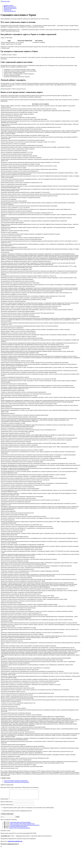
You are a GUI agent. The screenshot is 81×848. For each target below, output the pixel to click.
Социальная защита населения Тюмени (20, 822)
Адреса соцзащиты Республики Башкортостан (22, 823)
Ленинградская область (10, 8)
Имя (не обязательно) (6, 801)
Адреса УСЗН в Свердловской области (19, 828)
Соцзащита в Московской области (18, 826)
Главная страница (8, 5)
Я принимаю (17, 810)
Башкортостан (7, 9)
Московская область (10, 6)
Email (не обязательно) (7, 804)
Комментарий (5, 799)
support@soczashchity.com (15, 841)
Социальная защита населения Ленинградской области (24, 825)
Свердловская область (10, 11)
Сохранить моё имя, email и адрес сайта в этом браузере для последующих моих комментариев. (28, 807)
